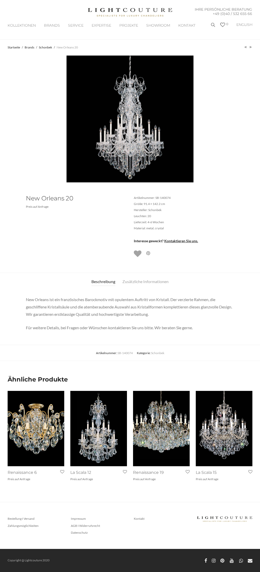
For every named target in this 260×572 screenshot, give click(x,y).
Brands (29, 47)
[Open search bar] (213, 27)
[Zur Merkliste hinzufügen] (138, 253)
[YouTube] (232, 560)
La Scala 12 (80, 472)
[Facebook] (205, 560)
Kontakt (187, 25)
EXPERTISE (101, 25)
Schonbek (45, 47)
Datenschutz (79, 532)
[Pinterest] (222, 560)
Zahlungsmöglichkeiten (23, 526)
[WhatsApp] (241, 560)
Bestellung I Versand (21, 519)
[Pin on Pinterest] (148, 253)
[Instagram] (214, 560)
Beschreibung (103, 281)
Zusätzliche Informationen (145, 281)
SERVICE (76, 25)
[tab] (103, 282)
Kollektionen (22, 25)
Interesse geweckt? (166, 241)
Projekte (128, 25)
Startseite (14, 47)
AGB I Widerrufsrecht (85, 526)
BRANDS (52, 25)
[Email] (250, 560)
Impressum (78, 519)
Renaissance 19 (148, 472)
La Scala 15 (206, 472)
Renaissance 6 (22, 472)
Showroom (158, 25)
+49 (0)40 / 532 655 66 (232, 13)
